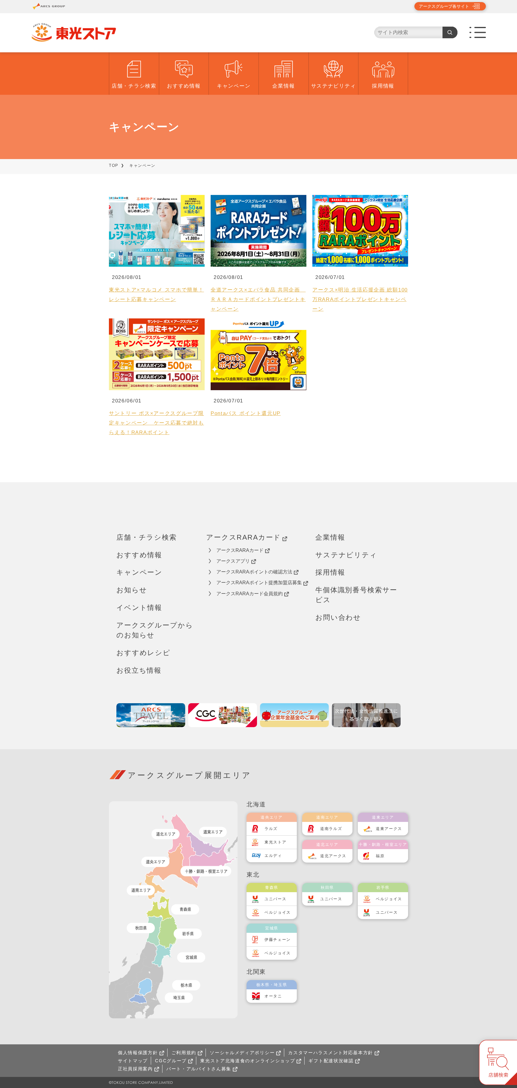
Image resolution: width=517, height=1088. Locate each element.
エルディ (273, 855)
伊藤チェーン (277, 939)
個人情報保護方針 (138, 1052)
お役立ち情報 (139, 670)
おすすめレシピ (143, 653)
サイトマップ (133, 1060)
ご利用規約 (184, 1052)
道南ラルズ (331, 828)
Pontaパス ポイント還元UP (246, 413)
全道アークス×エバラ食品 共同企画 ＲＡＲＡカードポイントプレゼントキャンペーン (258, 299)
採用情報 (383, 86)
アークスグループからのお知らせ (154, 630)
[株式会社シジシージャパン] (222, 715)
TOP (113, 165)
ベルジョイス (277, 912)
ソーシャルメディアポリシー (242, 1052)
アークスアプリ (233, 561)
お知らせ (131, 590)
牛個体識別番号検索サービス (356, 595)
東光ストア (275, 842)
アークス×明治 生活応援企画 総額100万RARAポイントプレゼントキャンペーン (360, 299)
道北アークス (333, 856)
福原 (380, 856)
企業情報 (283, 86)
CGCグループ (171, 1060)
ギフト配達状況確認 (330, 1060)
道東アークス (389, 828)
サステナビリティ (333, 86)
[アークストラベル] (150, 715)
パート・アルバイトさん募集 (198, 1068)
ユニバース (275, 899)
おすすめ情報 (183, 86)
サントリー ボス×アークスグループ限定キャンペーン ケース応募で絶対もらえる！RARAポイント (156, 423)
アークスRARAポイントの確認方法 (254, 571)
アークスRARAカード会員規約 (249, 593)
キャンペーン (233, 86)
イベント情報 (139, 607)
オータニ (273, 996)
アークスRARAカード (243, 537)
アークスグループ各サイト (444, 6)
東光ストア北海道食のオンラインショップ (247, 1060)
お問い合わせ (338, 617)
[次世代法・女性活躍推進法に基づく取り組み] (366, 715)
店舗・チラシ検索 (134, 86)
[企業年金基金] (294, 715)
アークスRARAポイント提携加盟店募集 (259, 582)
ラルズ (271, 828)
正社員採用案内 (135, 1068)
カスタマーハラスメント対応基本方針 (330, 1052)
